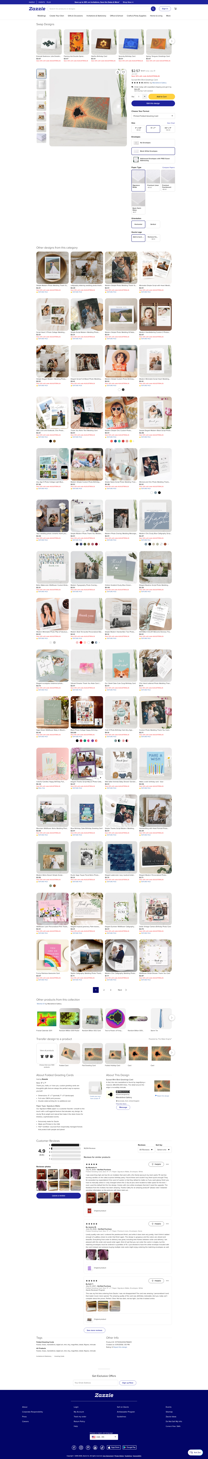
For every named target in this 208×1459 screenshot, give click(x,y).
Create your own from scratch (95, 1097)
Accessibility (137, 1456)
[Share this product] (117, 72)
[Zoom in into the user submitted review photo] (41, 1174)
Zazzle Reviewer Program (95, 1290)
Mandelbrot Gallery (159, 83)
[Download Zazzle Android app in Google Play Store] (129, 1447)
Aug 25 (137, 89)
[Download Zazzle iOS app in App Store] (114, 1447)
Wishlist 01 (41, 1004)
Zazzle (32, 2)
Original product (100, 1211)
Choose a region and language (101, 1433)
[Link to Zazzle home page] (38, 8)
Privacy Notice (119, 1456)
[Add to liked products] (123, 72)
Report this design (162, 1096)
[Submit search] (153, 8)
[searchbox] (101, 9)
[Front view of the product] (88, 107)
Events (42, 2)
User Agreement (108, 1456)
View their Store (121, 1104)
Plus (49, 2)
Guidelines (128, 1456)
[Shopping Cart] (175, 8)
